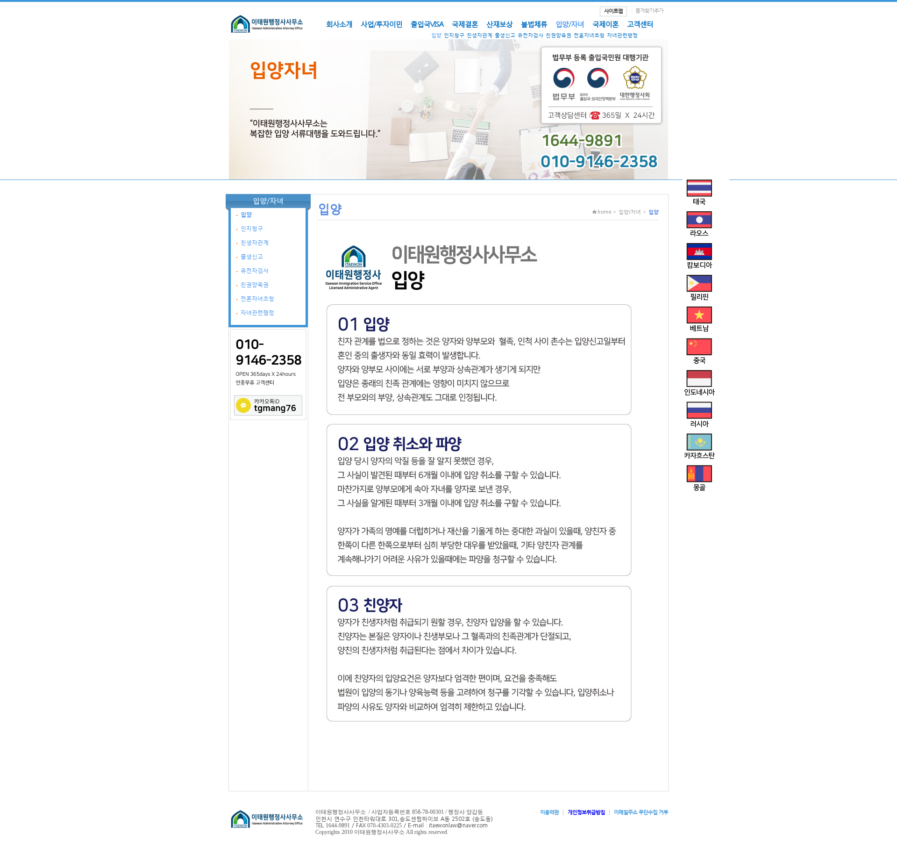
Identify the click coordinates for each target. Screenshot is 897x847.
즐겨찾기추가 (649, 10)
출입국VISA (427, 24)
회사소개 (339, 24)
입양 (436, 35)
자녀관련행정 (622, 35)
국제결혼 (465, 24)
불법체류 (534, 24)
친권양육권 (558, 35)
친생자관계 (479, 35)
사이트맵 (613, 11)
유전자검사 (530, 35)
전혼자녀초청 (589, 35)
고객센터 (640, 24)
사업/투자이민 (381, 24)
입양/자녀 (569, 24)
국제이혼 (605, 24)
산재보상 (499, 24)
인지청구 (454, 35)
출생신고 (505, 35)
